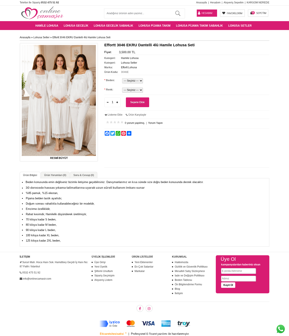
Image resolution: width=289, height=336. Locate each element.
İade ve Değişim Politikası (189, 275)
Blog (177, 288)
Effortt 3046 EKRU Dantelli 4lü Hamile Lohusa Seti (81, 37)
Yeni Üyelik (100, 266)
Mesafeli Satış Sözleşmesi (190, 271)
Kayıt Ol (228, 285)
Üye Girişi (100, 262)
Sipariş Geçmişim (104, 275)
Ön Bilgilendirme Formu (188, 284)
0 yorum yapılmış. (135, 123)
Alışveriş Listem (103, 280)
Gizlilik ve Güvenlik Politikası (191, 266)
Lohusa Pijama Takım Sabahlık (199, 25)
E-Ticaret (151, 333)
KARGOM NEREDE (258, 2)
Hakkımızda (181, 262)
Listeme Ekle (115, 114)
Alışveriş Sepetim (234, 2)
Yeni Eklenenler (144, 262)
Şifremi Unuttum (103, 271)
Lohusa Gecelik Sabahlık (113, 25)
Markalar (140, 271)
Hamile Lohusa (46, 25)
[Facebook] (139, 308)
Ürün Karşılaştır (137, 114)
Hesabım (215, 2)
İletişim (179, 293)
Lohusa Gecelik (76, 25)
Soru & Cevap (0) (83, 175)
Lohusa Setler (240, 25)
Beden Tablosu (183, 280)
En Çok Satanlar (144, 266)
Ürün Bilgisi (30, 175)
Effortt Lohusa (129, 67)
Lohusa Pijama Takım (155, 25)
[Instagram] (149, 308)
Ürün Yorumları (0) (55, 175)
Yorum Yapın (155, 123)
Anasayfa (201, 2)
